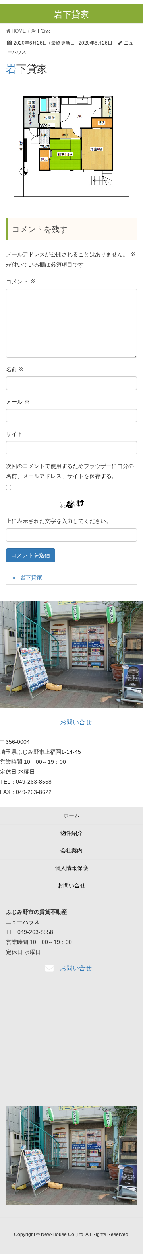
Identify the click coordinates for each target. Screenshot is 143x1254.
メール (18, 401)
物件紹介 (71, 833)
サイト (14, 434)
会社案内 (71, 850)
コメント (20, 281)
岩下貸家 (31, 577)
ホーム (71, 815)
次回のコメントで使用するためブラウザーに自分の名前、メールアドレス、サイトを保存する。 (70, 471)
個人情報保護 (71, 868)
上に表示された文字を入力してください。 (59, 521)
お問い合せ (71, 885)
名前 (15, 369)
